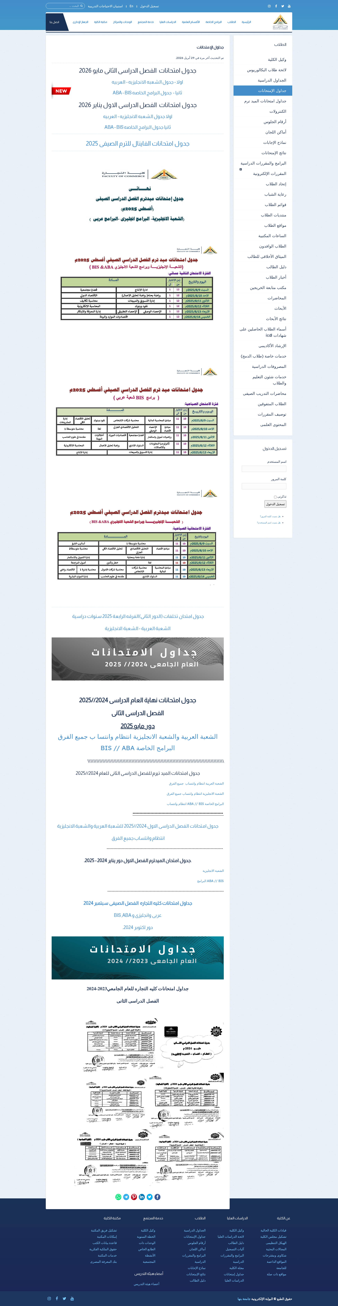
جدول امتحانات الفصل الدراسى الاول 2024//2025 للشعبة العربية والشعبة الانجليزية (137, 826)
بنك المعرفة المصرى (103, 1262)
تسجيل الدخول (149, 6)
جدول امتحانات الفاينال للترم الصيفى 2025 (138, 143)
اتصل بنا (54, 22)
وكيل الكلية (277, 59)
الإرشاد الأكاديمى (272, 345)
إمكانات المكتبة (107, 1236)
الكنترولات (278, 111)
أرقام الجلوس (275, 121)
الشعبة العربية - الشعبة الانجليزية (138, 628)
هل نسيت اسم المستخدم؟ (268, 522)
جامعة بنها (244, 1299)
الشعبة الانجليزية (213, 871)
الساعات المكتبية (272, 235)
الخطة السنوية (146, 1236)
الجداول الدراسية (272, 80)
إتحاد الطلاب (276, 183)
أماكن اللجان (275, 132)
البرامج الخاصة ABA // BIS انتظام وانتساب (195, 804)
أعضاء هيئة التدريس (146, 1284)
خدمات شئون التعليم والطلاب (269, 379)
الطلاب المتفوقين (272, 403)
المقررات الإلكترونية (269, 173)
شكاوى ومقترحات (274, 1255)
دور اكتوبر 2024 (138, 927)
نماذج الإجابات (274, 142)
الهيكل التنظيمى (276, 1243)
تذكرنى (281, 496)
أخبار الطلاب (276, 277)
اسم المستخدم (276, 462)
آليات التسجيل (235, 1249)
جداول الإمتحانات (272, 90)
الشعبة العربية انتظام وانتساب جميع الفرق (196, 783)
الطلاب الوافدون (272, 246)
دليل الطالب (276, 266)
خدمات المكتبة (107, 1255)
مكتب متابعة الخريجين (268, 287)
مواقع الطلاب (275, 225)
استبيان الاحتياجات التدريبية (105, 6)
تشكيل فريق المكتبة (104, 1230)
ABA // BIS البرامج (210, 881)
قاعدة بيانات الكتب (105, 1243)
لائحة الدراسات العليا (231, 1236)
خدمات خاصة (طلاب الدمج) (263, 356)
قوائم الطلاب (275, 204)
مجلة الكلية (236, 1268)
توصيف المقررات (272, 414)
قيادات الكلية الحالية (273, 1230)
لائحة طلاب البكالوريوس (266, 69)
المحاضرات (277, 297)
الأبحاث (280, 308)
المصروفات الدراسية (269, 366)
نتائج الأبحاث (276, 318)
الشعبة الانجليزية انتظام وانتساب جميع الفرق (195, 794)
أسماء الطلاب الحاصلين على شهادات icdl (263, 332)
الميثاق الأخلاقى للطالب (266, 256)
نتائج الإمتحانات (274, 152)
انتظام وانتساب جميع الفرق (138, 838)
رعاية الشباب (275, 194)
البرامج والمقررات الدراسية (263, 163)
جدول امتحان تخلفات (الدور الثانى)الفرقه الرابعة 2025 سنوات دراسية (138, 616)
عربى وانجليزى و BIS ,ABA (138, 915)
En (131, 6)
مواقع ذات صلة (276, 1274)
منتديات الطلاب (273, 214)
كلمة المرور (278, 479)
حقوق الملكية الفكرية (103, 1249)
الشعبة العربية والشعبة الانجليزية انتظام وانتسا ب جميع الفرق (138, 736)
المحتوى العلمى (273, 424)
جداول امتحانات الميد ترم (265, 100)
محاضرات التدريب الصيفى (264, 393)
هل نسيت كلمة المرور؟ (270, 516)
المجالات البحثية (276, 1249)
